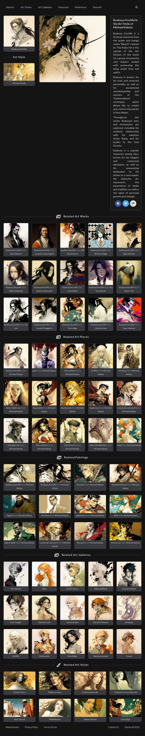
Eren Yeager (16, 622)
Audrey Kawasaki (44, 291)
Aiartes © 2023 (132, 727)
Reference (80, 7)
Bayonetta (38, 408)
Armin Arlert (72, 622)
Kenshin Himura (119, 484)
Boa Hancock (44, 622)
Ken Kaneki (16, 589)
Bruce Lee (116, 543)
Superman (94, 408)
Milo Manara (54, 719)
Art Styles (26, 7)
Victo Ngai (72, 328)
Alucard (80, 543)
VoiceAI (97, 7)
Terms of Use (50, 727)
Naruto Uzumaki (100, 656)
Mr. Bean (123, 371)
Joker (34, 371)
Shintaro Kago (100, 254)
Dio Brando (66, 408)
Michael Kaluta (19, 83)
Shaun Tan (129, 291)
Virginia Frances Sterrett (125, 692)
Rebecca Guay (55, 692)
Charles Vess (101, 328)
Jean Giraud (19, 719)
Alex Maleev (16, 254)
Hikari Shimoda (16, 291)
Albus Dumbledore (98, 445)
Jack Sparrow (13, 445)
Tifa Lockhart (70, 371)
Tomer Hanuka (90, 719)
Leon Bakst (72, 291)
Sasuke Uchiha (129, 589)
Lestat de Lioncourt (126, 408)
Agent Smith (10, 543)
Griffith (94, 371)
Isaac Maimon (129, 328)
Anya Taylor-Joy (13, 408)
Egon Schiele (129, 254)
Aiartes (10, 7)
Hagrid (10, 515)
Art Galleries (45, 7)
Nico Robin (72, 656)
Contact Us (113, 727)
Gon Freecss (70, 445)
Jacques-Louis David (44, 254)
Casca (129, 656)
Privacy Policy (31, 727)
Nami (119, 445)
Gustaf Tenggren (44, 328)
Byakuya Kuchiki (19, 49)
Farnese (81, 484)
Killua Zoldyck (100, 589)
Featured (63, 7)
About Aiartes (12, 727)
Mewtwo (129, 622)
